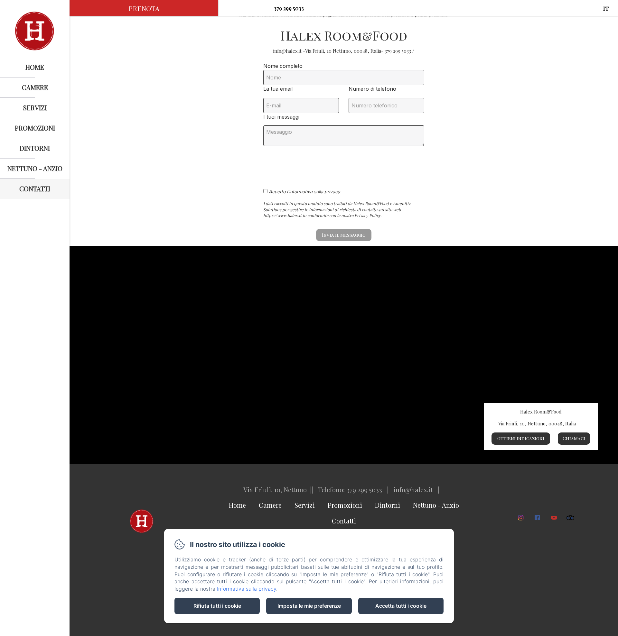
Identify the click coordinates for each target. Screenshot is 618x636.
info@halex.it (244, 8)
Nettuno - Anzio (34, 168)
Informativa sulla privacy (246, 589)
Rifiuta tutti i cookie (217, 606)
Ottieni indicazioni (520, 438)
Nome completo (283, 66)
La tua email (278, 89)
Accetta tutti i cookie (400, 606)
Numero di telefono (372, 89)
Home (34, 67)
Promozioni (35, 127)
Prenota (143, 8)
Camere (35, 87)
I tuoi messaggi (281, 117)
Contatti (34, 188)
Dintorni (35, 148)
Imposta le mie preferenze (309, 606)
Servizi (35, 107)
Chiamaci (574, 438)
